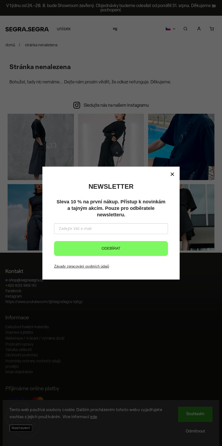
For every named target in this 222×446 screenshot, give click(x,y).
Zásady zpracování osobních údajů (81, 266)
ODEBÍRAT (111, 248)
